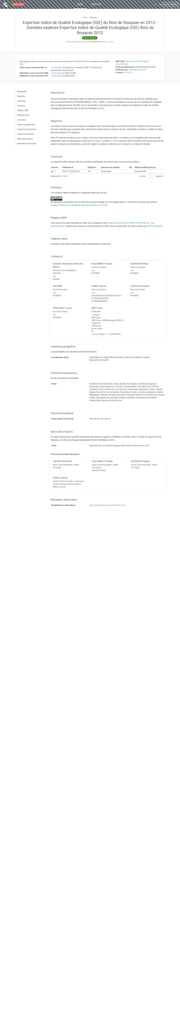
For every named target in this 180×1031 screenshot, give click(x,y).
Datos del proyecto (25, 139)
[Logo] (5, 4)
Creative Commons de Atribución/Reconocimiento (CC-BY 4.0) (79, 205)
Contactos (21, 120)
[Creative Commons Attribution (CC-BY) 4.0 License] (57, 198)
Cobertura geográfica (26, 125)
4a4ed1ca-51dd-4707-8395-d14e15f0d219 (129, 223)
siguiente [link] (159, 176)
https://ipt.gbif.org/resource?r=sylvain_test (107, 505)
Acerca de (96, 4)
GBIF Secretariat (155, 226)
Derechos (21, 106)
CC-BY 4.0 (128, 72)
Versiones (21, 101)
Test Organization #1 (138, 70)
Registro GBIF (22, 110)
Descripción (22, 91)
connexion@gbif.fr (99, 334)
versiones (114, 141)
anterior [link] (142, 176)
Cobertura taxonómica (26, 129)
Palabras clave (23, 115)
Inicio (80, 4)
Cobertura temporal (25, 134)
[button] (160, 4)
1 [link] (150, 176)
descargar (57, 67)
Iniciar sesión (170, 4)
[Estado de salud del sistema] (155, 4)
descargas (96, 141)
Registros (21, 96)
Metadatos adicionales (26, 143)
